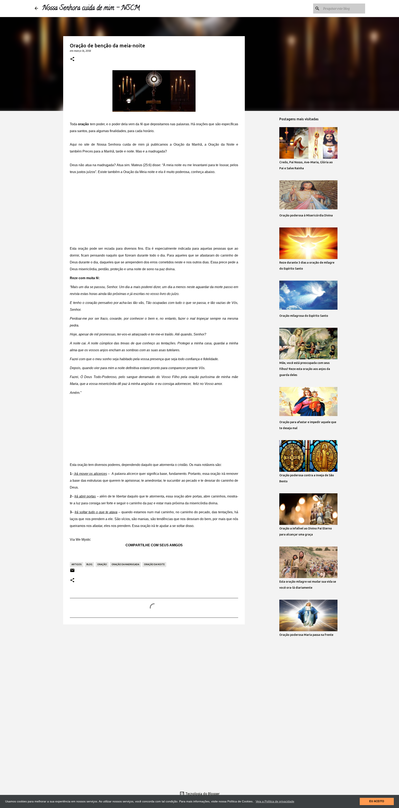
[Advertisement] (154, 211)
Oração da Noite (154, 564)
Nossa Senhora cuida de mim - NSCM (91, 8)
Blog (89, 564)
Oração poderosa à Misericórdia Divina (306, 215)
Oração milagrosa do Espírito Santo (303, 315)
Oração (102, 564)
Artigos (76, 564)
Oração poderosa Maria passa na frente (306, 634)
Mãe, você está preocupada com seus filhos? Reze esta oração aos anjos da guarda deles (304, 369)
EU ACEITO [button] (376, 801)
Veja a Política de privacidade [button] (275, 801)
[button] (72, 59)
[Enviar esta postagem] (72, 572)
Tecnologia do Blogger (202, 794)
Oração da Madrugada (125, 564)
